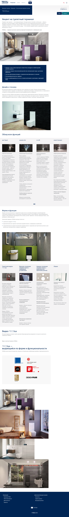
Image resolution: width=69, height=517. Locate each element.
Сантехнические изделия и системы (23, 8)
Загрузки (65, 13)
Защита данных (38, 498)
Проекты (6, 502)
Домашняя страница (6, 8)
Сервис (18, 2)
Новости (23, 2)
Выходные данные (39, 500)
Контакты (37, 497)
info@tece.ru (63, 9)
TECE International (8, 498)
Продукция (12, 2)
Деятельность (7, 500)
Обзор (59, 13)
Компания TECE (7, 497)
